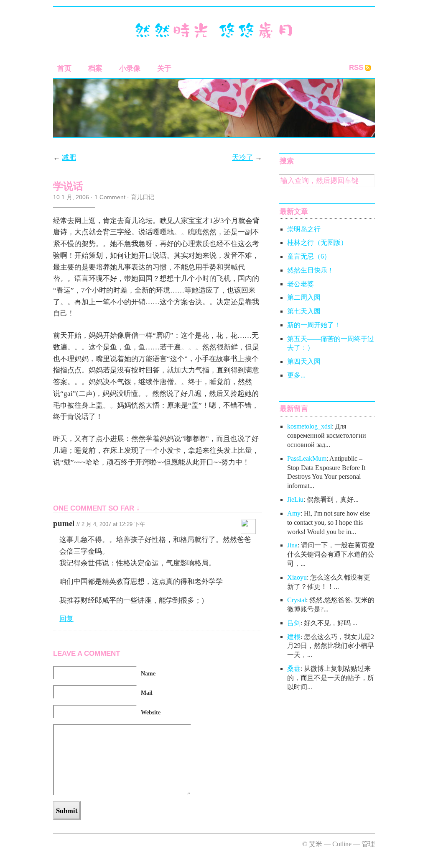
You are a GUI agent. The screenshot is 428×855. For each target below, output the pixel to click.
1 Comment (109, 197)
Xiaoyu (297, 577)
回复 (66, 619)
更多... (296, 375)
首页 (64, 68)
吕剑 (294, 622)
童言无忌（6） (309, 256)
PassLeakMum (306, 458)
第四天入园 (304, 361)
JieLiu (295, 499)
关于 (164, 68)
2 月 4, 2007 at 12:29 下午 (113, 524)
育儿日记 (142, 197)
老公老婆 (300, 284)
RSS (356, 68)
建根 (294, 636)
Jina (292, 545)
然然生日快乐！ (310, 270)
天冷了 (242, 158)
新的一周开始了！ (314, 325)
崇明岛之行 (304, 229)
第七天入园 (304, 311)
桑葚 (294, 668)
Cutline (342, 843)
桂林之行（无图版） (317, 242)
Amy (294, 513)
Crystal (296, 599)
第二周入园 (304, 297)
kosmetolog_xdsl (309, 426)
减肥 (69, 158)
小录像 (129, 68)
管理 (368, 843)
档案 (95, 68)
